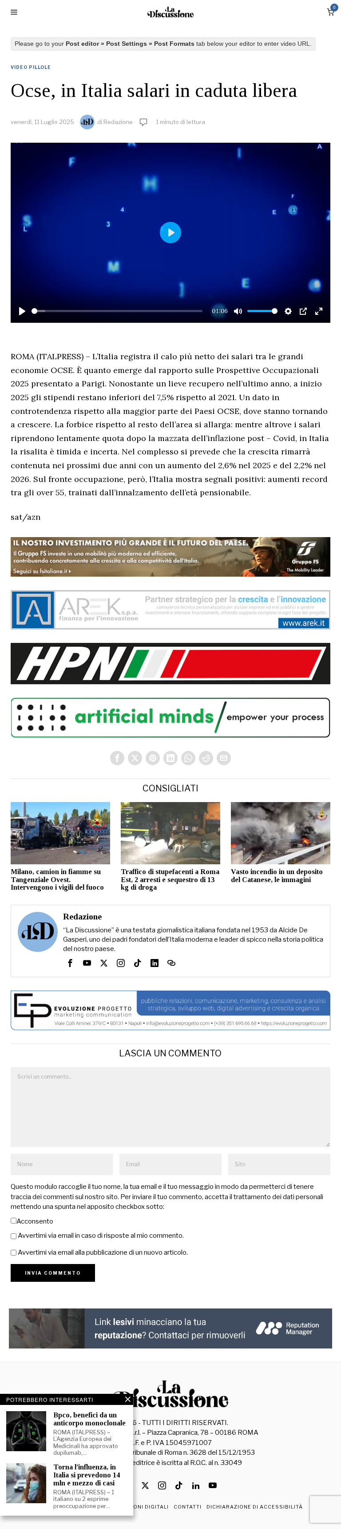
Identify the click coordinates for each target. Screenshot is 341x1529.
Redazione (118, 121)
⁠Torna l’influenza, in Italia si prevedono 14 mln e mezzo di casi (86, 1474)
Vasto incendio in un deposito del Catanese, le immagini (277, 875)
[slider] (117, 311)
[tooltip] (117, 758)
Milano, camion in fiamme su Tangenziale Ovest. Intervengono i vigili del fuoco (57, 879)
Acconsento (34, 1221)
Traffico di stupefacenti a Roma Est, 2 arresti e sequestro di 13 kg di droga (170, 879)
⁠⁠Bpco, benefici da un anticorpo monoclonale (89, 1419)
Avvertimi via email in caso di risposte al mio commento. (101, 1236)
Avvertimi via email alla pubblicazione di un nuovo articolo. (103, 1252)
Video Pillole (31, 67)
